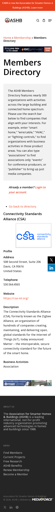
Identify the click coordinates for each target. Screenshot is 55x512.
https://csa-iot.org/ (16, 298)
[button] (50, 20)
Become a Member (15, 474)
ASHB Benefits (12, 465)
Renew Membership (16, 469)
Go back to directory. (23, 206)
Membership (22, 38)
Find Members (12, 452)
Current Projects (14, 457)
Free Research (12, 461)
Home (7, 38)
